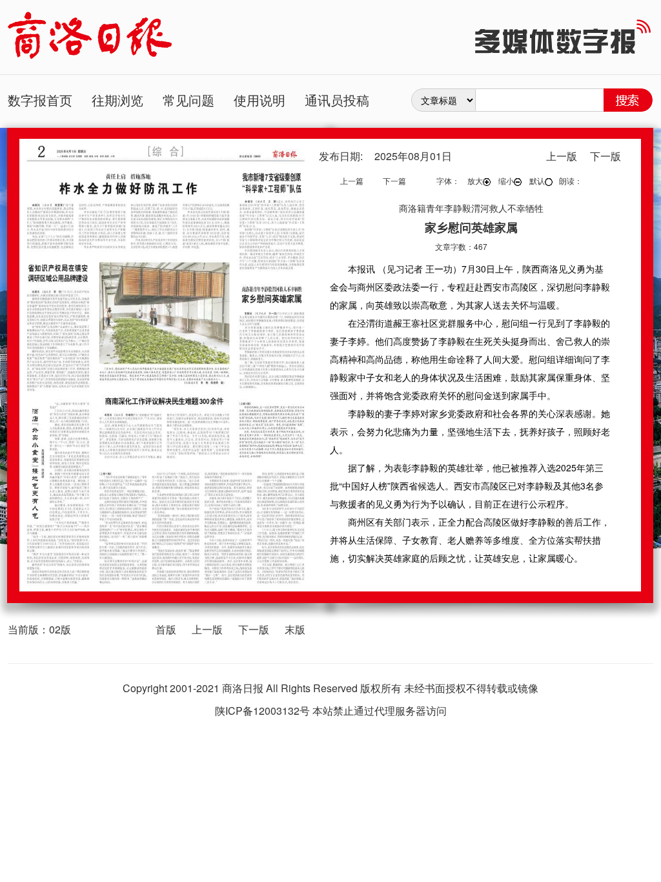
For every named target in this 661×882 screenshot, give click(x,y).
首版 (166, 629)
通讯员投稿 (337, 99)
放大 (475, 180)
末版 (295, 629)
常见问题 (188, 99)
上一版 (207, 629)
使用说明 (259, 99)
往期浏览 (117, 99)
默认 (537, 180)
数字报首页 (40, 99)
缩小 (506, 180)
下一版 (253, 629)
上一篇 (351, 180)
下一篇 (394, 180)
